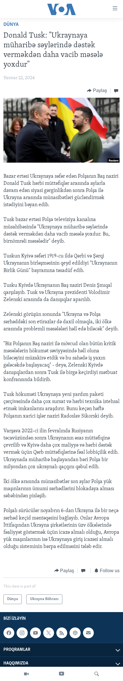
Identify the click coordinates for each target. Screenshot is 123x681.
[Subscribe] (88, 632)
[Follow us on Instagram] (22, 632)
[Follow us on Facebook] (8, 632)
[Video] (26, 674)
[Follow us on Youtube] (35, 632)
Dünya (11, 24)
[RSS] (61, 632)
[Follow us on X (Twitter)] (48, 632)
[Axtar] (96, 674)
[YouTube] (61, 674)
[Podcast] (75, 632)
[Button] (97, 90)
